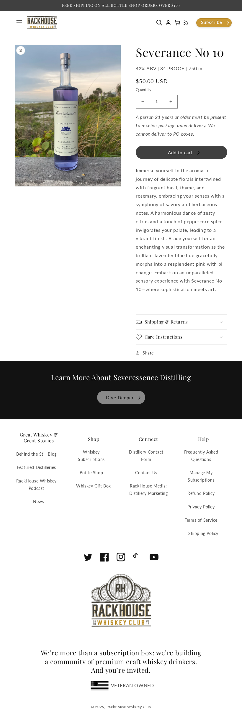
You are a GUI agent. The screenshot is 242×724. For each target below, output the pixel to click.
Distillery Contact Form (146, 455)
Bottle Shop (91, 472)
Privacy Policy (201, 506)
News (38, 501)
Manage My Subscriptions (201, 476)
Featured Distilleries (36, 467)
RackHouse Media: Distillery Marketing (148, 489)
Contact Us (146, 472)
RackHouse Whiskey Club (129, 707)
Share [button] (148, 352)
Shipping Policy (203, 533)
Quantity (143, 89)
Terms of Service (201, 520)
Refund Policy (201, 493)
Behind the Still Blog (36, 454)
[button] (160, 23)
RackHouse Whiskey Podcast (36, 484)
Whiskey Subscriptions (91, 455)
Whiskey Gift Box (93, 485)
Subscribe (211, 22)
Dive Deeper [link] (120, 397)
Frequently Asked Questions (201, 455)
